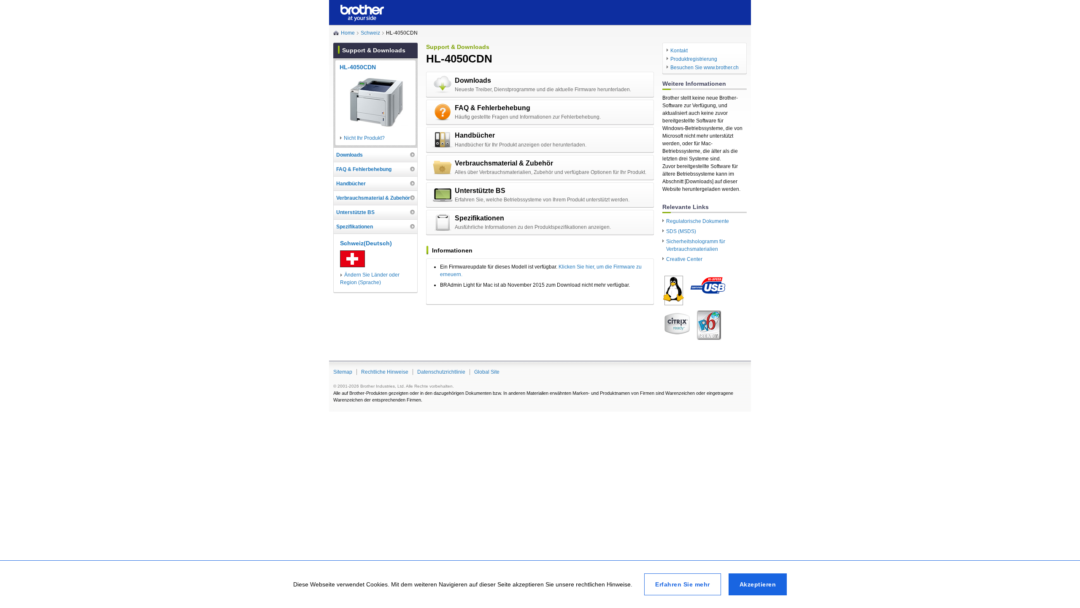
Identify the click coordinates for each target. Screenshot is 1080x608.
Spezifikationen (479, 218)
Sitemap (342, 372)
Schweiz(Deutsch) (366, 243)
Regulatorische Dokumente (697, 221)
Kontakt (679, 51)
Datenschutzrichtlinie (441, 372)
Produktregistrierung (693, 59)
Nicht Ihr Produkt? (364, 138)
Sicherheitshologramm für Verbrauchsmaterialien (695, 245)
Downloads (473, 80)
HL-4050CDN (358, 67)
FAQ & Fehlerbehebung (492, 107)
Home (348, 33)
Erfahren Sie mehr (682, 584)
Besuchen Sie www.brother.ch (704, 68)
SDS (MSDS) (681, 231)
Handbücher (475, 135)
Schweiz (370, 33)
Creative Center (684, 259)
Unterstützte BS (480, 190)
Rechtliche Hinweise (384, 372)
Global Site (487, 372)
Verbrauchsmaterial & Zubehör (504, 163)
